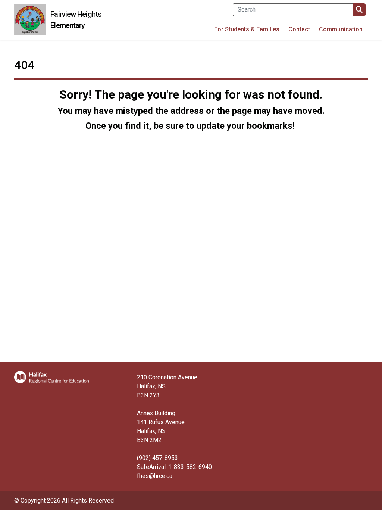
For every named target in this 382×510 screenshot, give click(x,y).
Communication (341, 29)
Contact (299, 29)
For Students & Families (246, 29)
